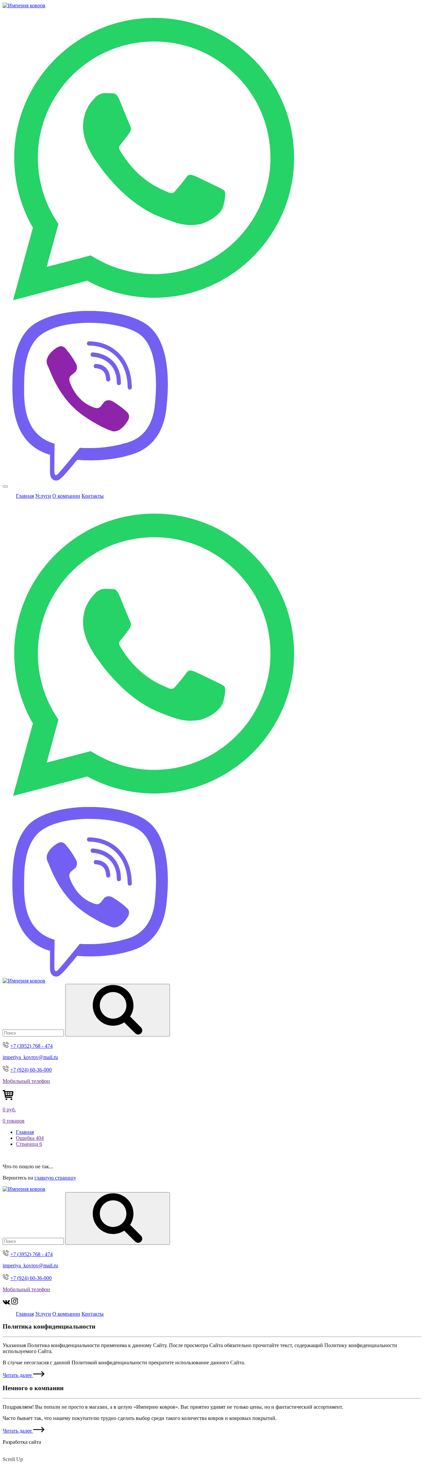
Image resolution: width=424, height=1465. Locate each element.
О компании (66, 496)
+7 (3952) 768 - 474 (31, 1046)
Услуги (43, 496)
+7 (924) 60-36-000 (31, 1070)
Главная (25, 496)
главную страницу (55, 1178)
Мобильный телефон (26, 1081)
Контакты (92, 496)
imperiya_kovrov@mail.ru (30, 1057)
